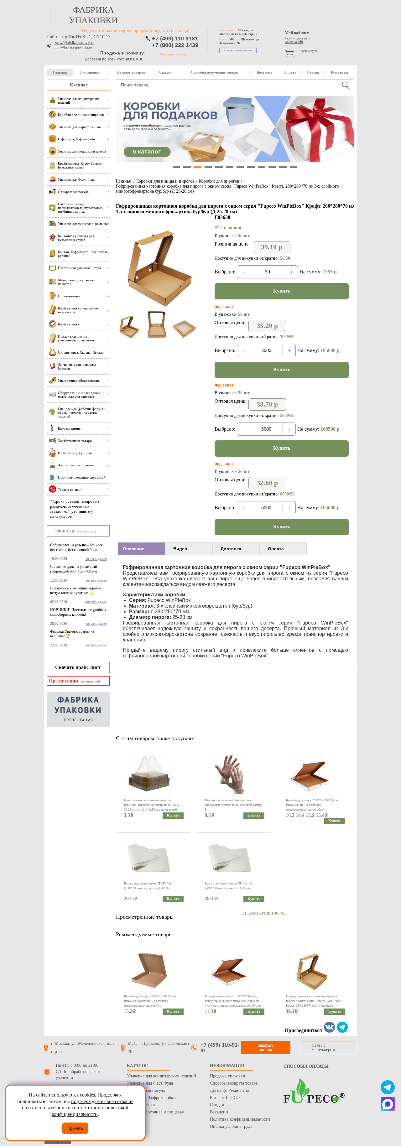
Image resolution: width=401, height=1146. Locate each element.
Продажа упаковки (227, 1076)
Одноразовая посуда (146, 1090)
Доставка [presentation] (231, 548)
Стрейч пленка (141, 1104)
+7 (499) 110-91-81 (219, 1047)
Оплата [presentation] (276, 548)
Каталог (79, 84)
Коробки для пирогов (219, 181)
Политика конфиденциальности (240, 1119)
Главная (60, 72)
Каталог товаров (131, 72)
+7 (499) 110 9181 (175, 38)
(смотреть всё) (86, 531)
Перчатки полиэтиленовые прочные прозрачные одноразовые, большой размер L (233, 804)
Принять (75, 1128)
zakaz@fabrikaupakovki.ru (74, 42)
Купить (281, 290)
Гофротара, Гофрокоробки (151, 1097)
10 (272, 167)
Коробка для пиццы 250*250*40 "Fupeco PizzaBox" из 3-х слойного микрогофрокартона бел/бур (313, 804)
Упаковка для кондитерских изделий (161, 1076)
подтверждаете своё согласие (102, 1101)
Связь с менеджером (238, 50)
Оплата (290, 72)
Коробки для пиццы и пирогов (165, 181)
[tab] (141, 548)
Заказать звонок (173, 54)
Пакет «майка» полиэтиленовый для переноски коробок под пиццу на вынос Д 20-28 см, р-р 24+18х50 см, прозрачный (151, 804)
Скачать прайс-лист (78, 667)
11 (283, 167)
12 (293, 167)
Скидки (166, 72)
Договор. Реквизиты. (230, 1090)
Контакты (339, 72)
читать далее (96, 559)
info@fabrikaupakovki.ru (73, 47)
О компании (90, 72)
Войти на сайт (294, 42)
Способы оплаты (306, 1066)
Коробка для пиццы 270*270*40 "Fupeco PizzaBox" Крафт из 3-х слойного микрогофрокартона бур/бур (151, 1000)
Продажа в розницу (122, 52)
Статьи (313, 72)
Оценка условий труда (231, 1126)
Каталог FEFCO (225, 1097)
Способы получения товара (214, 72)
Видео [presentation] (180, 548)
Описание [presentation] (133, 548)
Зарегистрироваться (297, 38)
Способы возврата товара (234, 1083)
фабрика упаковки (93, 15)
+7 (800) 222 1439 (175, 45)
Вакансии (219, 1112)
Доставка (264, 72)
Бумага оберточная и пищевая (155, 1112)
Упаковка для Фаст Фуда (150, 1083)
